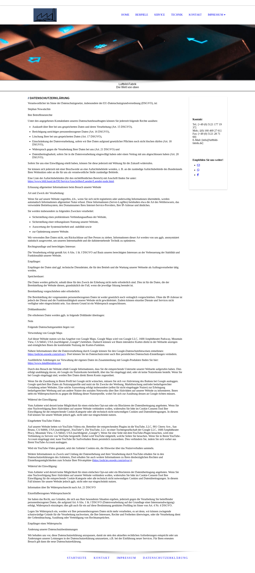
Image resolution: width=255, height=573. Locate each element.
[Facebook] (198, 174)
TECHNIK (177, 14)
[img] (45, 14)
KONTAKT (195, 14)
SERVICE (159, 14)
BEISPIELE (141, 14)
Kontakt (102, 557)
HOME (125, 14)
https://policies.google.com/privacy (47, 354)
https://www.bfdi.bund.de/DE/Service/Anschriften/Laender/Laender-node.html (71, 181)
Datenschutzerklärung (165, 557)
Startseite (77, 557)
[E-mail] (198, 165)
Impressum (215, 14)
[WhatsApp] (198, 169)
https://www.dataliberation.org (44, 363)
